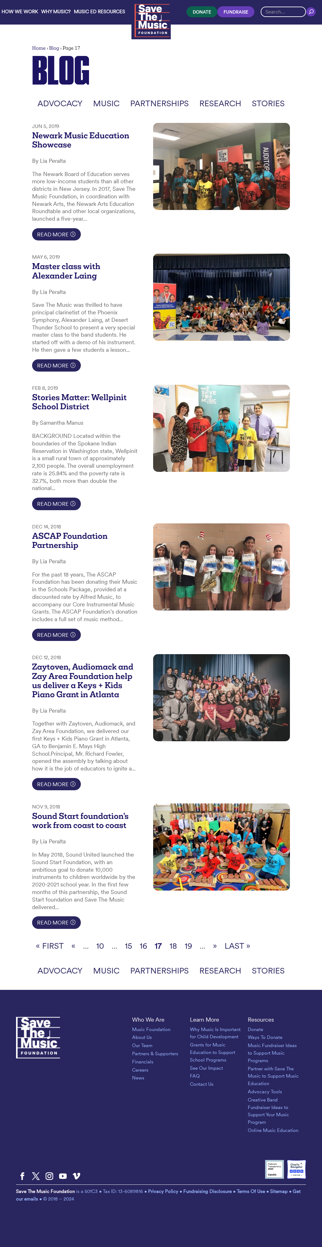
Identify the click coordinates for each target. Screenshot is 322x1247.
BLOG (61, 70)
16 (143, 946)
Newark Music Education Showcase (80, 140)
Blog (54, 48)
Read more (53, 234)
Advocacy (59, 103)
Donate (202, 11)
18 (173, 946)
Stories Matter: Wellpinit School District (79, 402)
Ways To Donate (265, 1037)
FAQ (195, 1076)
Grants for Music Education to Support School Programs (212, 1052)
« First (50, 946)
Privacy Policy (164, 1191)
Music (106, 103)
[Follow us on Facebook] (22, 1177)
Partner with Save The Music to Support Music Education (273, 1076)
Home (39, 48)
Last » (237, 946)
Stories (268, 103)
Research (220, 103)
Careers (140, 1070)
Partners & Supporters (155, 1054)
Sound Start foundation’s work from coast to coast (80, 820)
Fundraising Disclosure (207, 1191)
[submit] (311, 11)
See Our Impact (206, 1068)
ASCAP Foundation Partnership (70, 540)
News (138, 1078)
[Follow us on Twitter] (36, 1177)
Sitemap (279, 1191)
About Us (142, 1037)
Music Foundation (151, 1029)
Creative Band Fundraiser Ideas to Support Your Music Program (268, 1111)
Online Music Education (273, 1130)
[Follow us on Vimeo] (76, 1177)
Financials (142, 1062)
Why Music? (56, 11)
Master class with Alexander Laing (66, 271)
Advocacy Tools (265, 1092)
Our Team (142, 1045)
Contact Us (202, 1084)
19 (188, 946)
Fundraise (236, 11)
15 (128, 946)
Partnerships (159, 103)
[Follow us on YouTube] (63, 1177)
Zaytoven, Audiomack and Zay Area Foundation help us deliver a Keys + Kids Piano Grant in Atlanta (82, 680)
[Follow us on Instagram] (49, 1177)
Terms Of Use (251, 1191)
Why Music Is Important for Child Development (215, 1033)
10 (100, 946)
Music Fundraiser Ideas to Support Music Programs (272, 1053)
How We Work (20, 11)
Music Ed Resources (99, 11)
